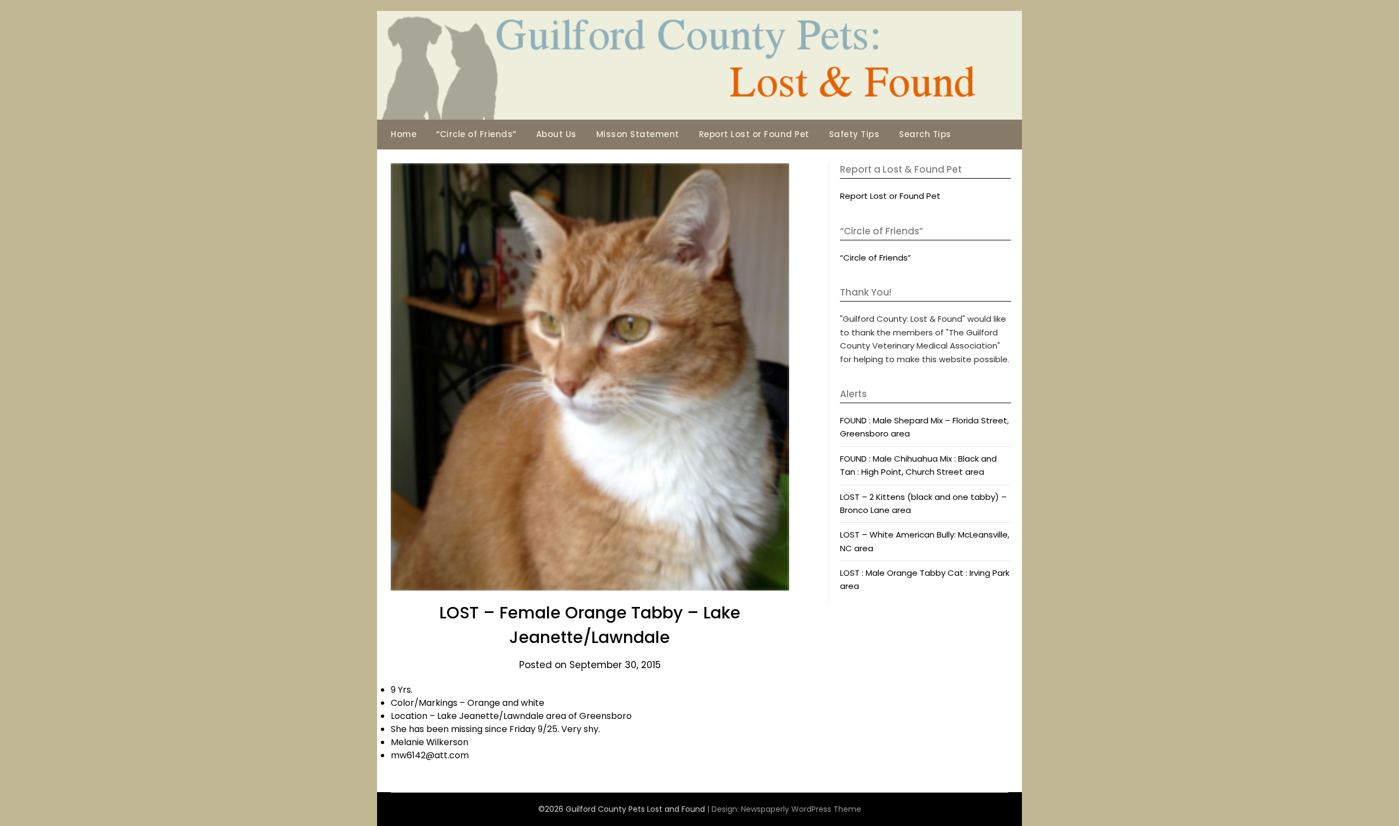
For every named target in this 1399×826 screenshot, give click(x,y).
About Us (556, 134)
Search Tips (925, 134)
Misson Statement (637, 134)
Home (403, 134)
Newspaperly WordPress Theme (801, 809)
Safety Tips (854, 134)
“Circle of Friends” (476, 134)
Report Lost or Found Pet (754, 134)
